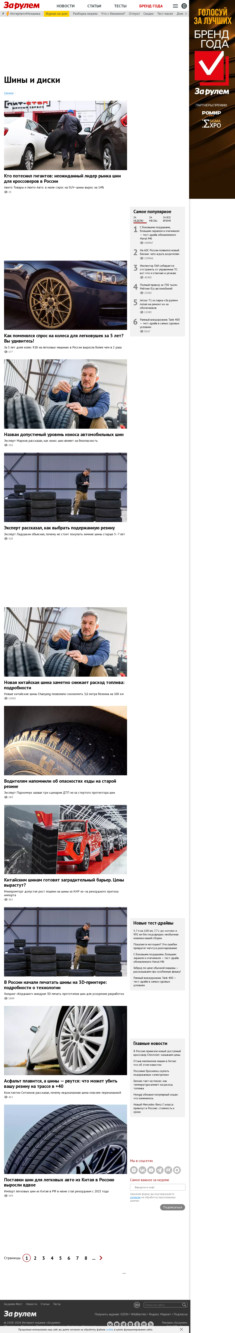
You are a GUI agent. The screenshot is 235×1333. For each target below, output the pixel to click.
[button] (182, 1330)
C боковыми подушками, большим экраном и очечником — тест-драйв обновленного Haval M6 (159, 232)
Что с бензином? (113, 13)
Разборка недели (85, 13)
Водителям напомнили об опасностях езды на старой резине (60, 783)
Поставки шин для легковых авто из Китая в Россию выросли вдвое (59, 1182)
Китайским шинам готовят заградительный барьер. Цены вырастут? (64, 882)
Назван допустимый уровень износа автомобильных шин (64, 434)
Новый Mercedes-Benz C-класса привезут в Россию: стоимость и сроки (153, 1108)
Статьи (94, 5)
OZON (124, 1314)
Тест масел (165, 13)
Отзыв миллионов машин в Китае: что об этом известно (155, 1062)
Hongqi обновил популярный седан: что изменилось (155, 1096)
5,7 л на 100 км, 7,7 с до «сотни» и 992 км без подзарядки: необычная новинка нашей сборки (155, 934)
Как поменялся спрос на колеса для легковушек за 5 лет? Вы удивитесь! (64, 338)
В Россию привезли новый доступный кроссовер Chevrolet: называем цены (157, 1053)
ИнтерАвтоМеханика (25, 13)
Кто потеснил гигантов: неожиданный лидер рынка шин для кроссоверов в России (62, 178)
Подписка (180, 1314)
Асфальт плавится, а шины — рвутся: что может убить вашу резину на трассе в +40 (60, 1083)
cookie (109, 1329)
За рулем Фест (13, 1304)
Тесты (120, 5)
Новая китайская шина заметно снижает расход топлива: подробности (64, 685)
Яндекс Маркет (160, 1314)
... (93, 1258)
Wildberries (138, 1314)
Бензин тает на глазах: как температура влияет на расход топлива (153, 1084)
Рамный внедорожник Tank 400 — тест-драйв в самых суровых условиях (160, 323)
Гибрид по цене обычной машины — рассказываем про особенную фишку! (157, 969)
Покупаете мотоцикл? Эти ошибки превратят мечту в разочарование (155, 946)
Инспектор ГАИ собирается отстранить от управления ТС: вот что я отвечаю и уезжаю (159, 269)
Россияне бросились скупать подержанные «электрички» (151, 1072)
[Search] (184, 1305)
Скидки (148, 13)
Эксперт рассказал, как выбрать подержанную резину (59, 528)
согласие (135, 1197)
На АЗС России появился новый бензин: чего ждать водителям (159, 252)
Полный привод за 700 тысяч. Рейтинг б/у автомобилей (159, 286)
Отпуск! (134, 13)
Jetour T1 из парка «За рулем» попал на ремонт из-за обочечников (159, 303)
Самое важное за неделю (149, 1180)
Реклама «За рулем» (174, 1322)
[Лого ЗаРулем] (21, 5)
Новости (66, 5)
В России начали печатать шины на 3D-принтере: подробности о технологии (55, 984)
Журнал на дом (56, 13)
